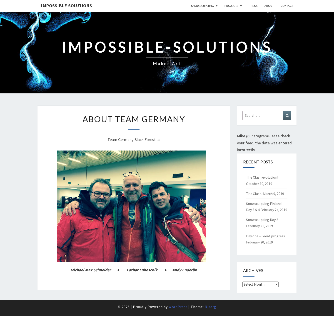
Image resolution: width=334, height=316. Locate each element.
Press (253, 6)
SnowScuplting (202, 6)
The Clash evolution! (262, 177)
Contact (287, 6)
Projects (231, 6)
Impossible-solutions (66, 5)
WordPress (178, 306)
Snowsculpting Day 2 (262, 219)
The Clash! (254, 193)
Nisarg (210, 306)
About (269, 6)
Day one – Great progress (265, 236)
